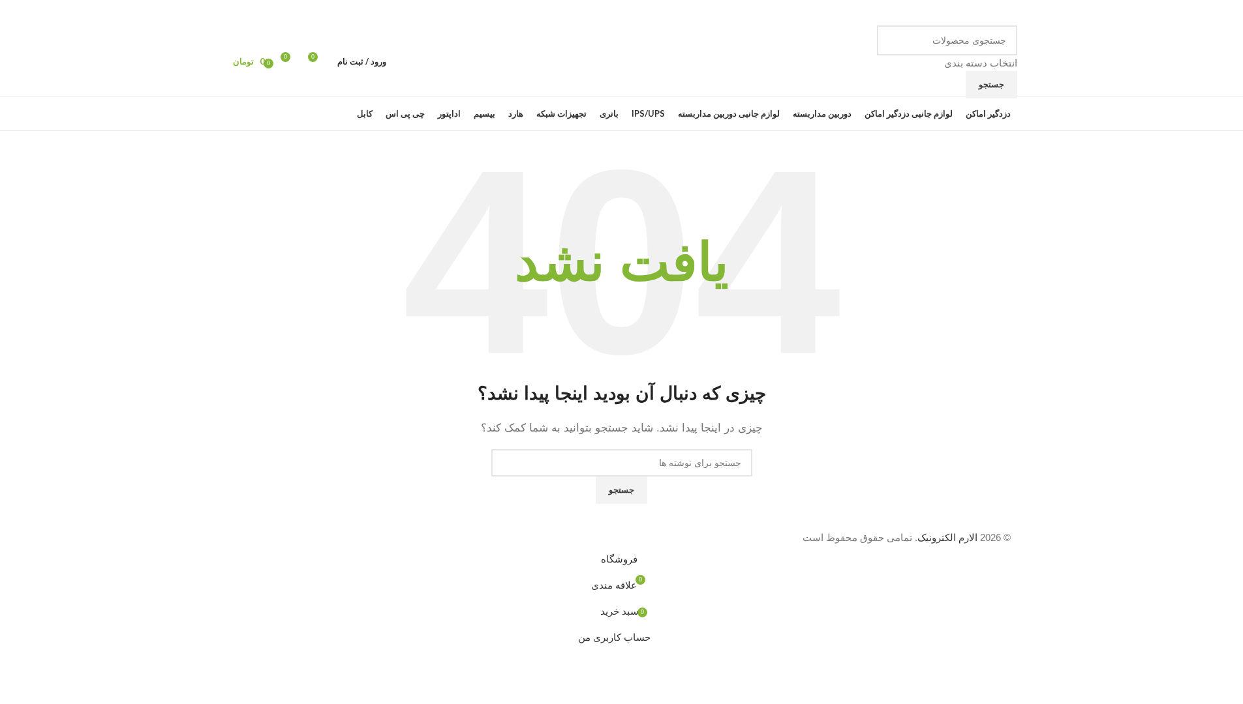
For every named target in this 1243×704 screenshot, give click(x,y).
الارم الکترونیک (947, 537)
